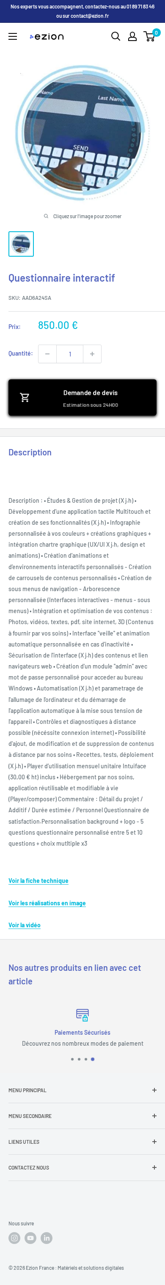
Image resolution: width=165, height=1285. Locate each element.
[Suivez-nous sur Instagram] (14, 1238)
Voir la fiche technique (38, 880)
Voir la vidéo (24, 925)
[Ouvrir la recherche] (116, 36)
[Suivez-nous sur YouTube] (30, 1238)
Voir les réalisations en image (47, 903)
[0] (149, 36)
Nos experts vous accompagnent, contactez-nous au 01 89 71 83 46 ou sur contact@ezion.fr (82, 11)
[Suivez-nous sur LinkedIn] (46, 1238)
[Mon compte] (132, 36)
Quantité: (20, 353)
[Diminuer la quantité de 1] (47, 354)
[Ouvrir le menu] (12, 36)
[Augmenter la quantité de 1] (92, 354)
